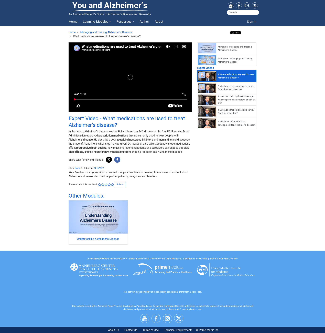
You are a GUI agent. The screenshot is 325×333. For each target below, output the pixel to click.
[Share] (117, 159)
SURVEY (99, 168)
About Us (113, 330)
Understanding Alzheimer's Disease (98, 238)
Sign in (251, 22)
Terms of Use (151, 330)
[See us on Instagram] (247, 6)
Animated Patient (106, 306)
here (77, 168)
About (159, 22)
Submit (120, 184)
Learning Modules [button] (95, 22)
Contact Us (130, 330)
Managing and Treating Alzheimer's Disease (106, 32)
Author (144, 22)
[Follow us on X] (255, 6)
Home (73, 22)
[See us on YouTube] (231, 6)
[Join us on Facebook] (239, 6)
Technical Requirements (178, 330)
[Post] (109, 159)
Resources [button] (124, 22)
